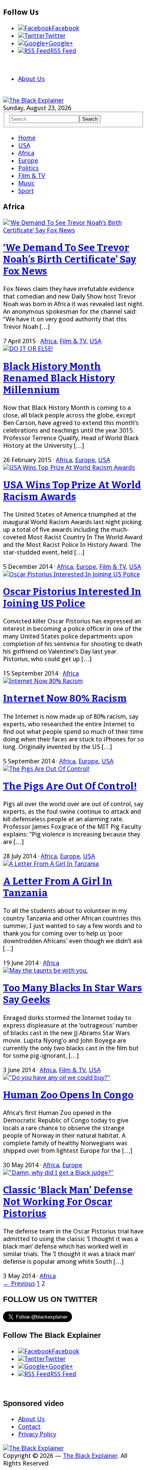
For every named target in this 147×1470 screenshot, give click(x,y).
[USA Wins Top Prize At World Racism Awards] (69, 467)
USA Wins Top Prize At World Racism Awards (72, 491)
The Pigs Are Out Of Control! (70, 786)
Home (26, 138)
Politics (28, 168)
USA (24, 145)
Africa (26, 153)
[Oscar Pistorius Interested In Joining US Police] (71, 574)
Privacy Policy (37, 1434)
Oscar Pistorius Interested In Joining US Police (72, 597)
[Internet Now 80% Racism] (43, 681)
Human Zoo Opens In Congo (68, 1095)
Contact (29, 1426)
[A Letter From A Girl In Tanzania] (51, 863)
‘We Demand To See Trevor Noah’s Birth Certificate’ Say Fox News (69, 259)
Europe (28, 160)
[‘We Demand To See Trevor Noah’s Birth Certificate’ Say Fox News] (73, 230)
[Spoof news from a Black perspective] (33, 100)
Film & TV (31, 175)
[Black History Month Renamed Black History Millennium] (28, 348)
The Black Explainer (90, 1455)
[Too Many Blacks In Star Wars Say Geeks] (45, 970)
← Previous (19, 1283)
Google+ (61, 43)
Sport (26, 191)
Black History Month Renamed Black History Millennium (59, 378)
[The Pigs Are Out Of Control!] (46, 768)
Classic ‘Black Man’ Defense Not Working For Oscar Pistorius (68, 1201)
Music (26, 183)
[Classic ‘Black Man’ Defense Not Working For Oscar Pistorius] (58, 1172)
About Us (31, 79)
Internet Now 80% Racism (65, 698)
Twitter (55, 35)
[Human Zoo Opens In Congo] (56, 1077)
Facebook (65, 28)
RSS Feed (63, 51)
